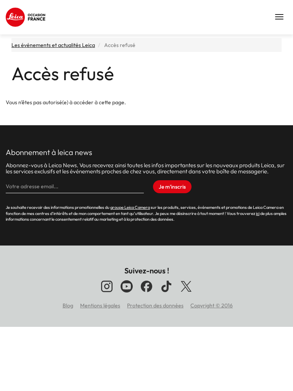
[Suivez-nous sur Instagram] (106, 292)
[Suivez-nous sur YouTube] (126, 292)
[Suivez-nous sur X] (186, 292)
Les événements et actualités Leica (53, 45)
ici (257, 213)
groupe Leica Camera (130, 207)
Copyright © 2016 (211, 305)
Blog (68, 305)
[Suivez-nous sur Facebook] (146, 292)
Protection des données (155, 305)
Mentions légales (100, 305)
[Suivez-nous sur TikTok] (166, 292)
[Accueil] (27, 17)
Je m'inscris (172, 186)
